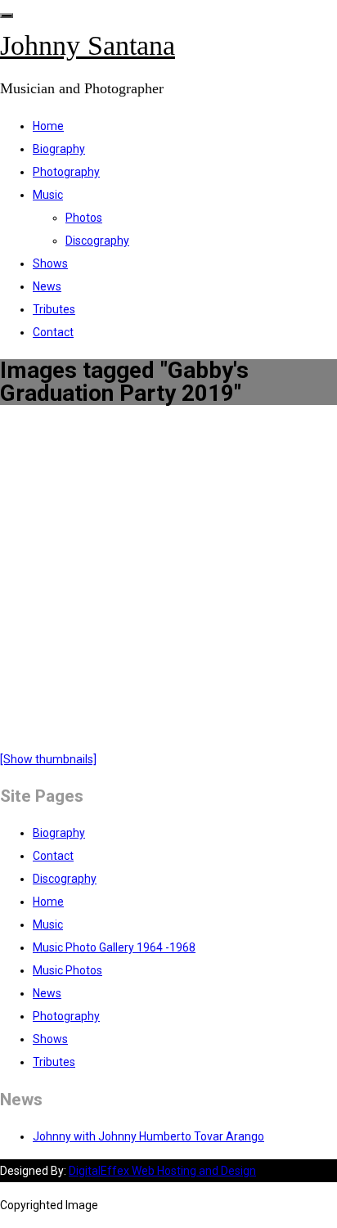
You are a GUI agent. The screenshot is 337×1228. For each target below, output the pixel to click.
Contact (53, 332)
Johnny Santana (87, 45)
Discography (97, 240)
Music (48, 194)
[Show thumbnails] (48, 759)
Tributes (54, 309)
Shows (50, 263)
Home (48, 126)
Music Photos (67, 970)
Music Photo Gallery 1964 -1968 (114, 947)
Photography (66, 171)
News (47, 286)
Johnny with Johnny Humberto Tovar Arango (148, 1136)
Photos (83, 217)
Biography (59, 148)
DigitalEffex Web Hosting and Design (162, 1170)
